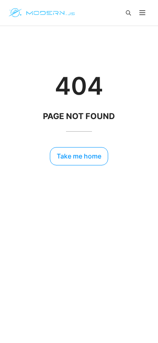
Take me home (79, 156)
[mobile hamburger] (142, 12)
